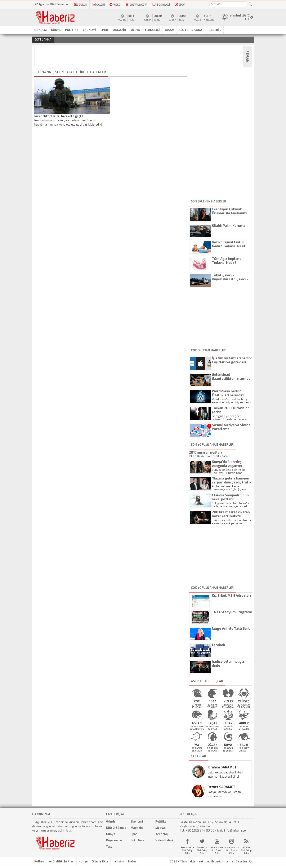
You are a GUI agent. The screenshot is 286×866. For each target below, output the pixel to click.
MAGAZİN (119, 30)
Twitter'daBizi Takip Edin (202, 850)
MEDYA (135, 30)
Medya (160, 828)
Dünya (110, 834)
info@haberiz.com (236, 831)
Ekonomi (137, 822)
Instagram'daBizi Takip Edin (232, 850)
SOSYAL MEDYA (138, 4)
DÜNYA (56, 30)
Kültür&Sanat (116, 828)
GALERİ (100, 4)
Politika (160, 822)
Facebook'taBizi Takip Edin (187, 850)
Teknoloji (162, 834)
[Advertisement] (144, 56)
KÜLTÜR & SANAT (191, 30)
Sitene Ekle (100, 861)
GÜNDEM (40, 30)
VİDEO (117, 4)
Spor (134, 834)
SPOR (182, 4)
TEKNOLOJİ (163, 4)
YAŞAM (169, 30)
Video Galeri (164, 840)
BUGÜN (83, 4)
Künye (83, 861)
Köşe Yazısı (114, 840)
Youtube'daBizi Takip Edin (217, 850)
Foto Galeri (139, 840)
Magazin (137, 828)
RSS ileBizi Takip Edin (246, 850)
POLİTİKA (72, 30)
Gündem (112, 822)
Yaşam (110, 847)
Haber (132, 861)
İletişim (118, 861)
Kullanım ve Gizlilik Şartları (54, 861)
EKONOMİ (89, 30)
